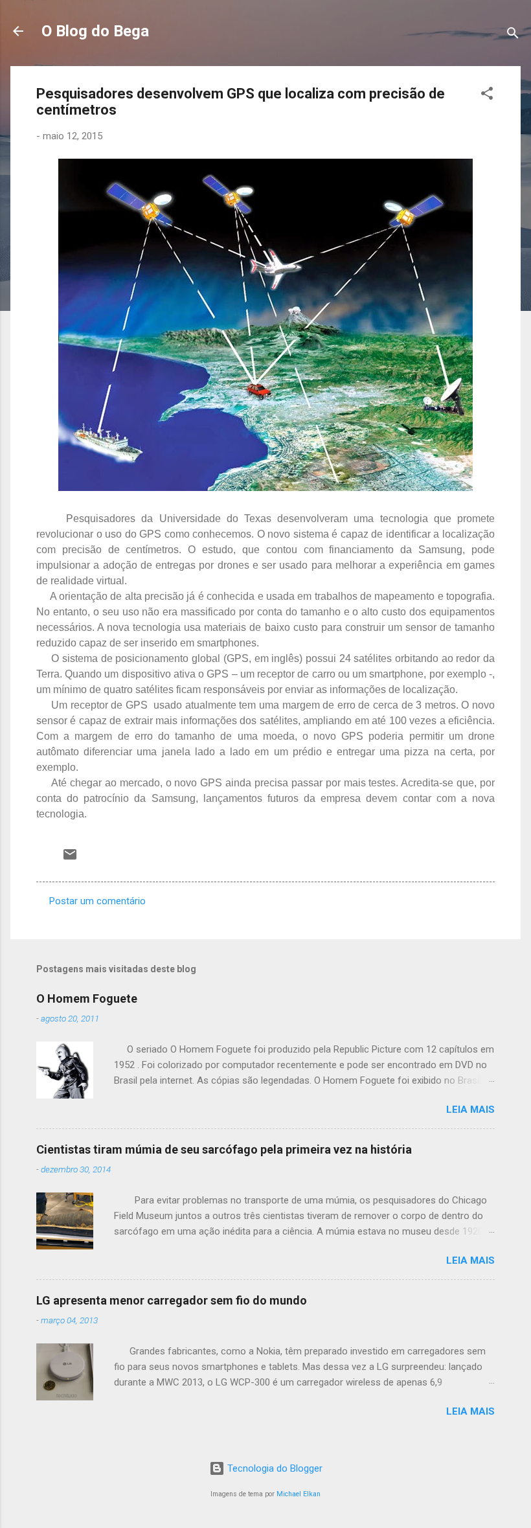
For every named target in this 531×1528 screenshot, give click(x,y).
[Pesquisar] (513, 35)
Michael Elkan (299, 1494)
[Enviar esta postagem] (70, 859)
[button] (487, 96)
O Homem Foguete (86, 998)
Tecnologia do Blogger (273, 1468)
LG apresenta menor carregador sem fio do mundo (171, 1300)
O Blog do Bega (95, 31)
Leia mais (470, 1109)
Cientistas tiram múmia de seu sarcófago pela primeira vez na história (224, 1149)
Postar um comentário (97, 901)
